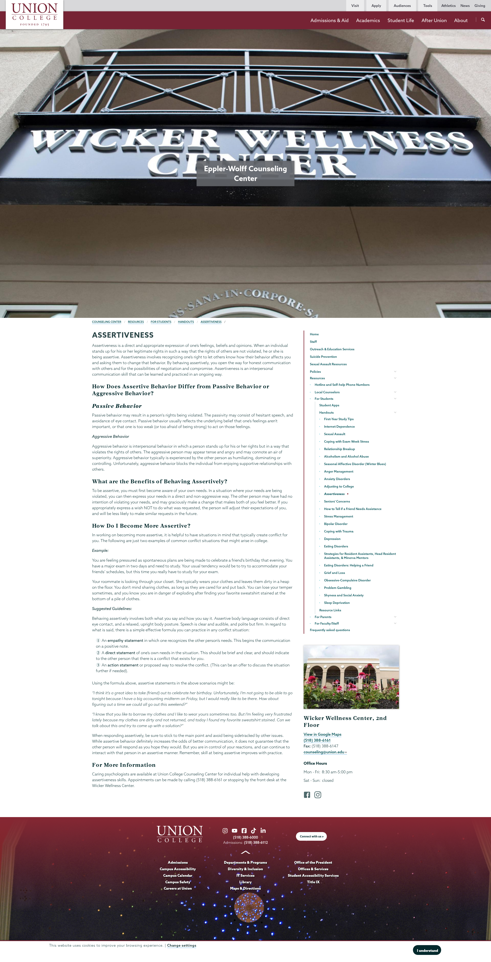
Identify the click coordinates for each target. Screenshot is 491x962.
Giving (480, 5)
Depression (332, 539)
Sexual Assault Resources (328, 364)
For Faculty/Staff (327, 623)
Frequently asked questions (330, 630)
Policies (315, 372)
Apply (376, 5)
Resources (136, 322)
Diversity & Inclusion (245, 869)
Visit (355, 5)
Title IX (313, 882)
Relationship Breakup (339, 449)
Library (245, 882)
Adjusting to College (339, 486)
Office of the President (313, 862)
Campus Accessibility (178, 869)
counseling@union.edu (324, 751)
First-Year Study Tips (339, 419)
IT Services (245, 875)
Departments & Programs (245, 862)
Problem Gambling (337, 588)
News (465, 5)
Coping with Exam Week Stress (346, 441)
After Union (434, 20)
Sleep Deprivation (337, 603)
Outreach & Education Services (332, 349)
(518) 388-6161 (317, 740)
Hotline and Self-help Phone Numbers (342, 385)
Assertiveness (211, 322)
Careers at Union (178, 888)
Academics (368, 20)
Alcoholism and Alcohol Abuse (346, 456)
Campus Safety (177, 882)
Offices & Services (313, 869)
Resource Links (330, 610)
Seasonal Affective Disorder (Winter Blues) (355, 464)
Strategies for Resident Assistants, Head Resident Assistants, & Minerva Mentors (360, 556)
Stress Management (338, 516)
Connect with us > (312, 836)
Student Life (401, 20)
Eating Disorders (336, 546)
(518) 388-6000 (245, 837)
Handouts (186, 322)
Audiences (402, 5)
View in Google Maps (322, 734)
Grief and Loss (334, 573)
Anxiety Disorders (337, 479)
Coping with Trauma (338, 531)
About (461, 20)
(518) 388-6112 (256, 842)
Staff (313, 342)
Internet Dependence (339, 426)
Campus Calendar (177, 875)
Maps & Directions (245, 888)
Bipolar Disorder (336, 524)
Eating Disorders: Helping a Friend (348, 565)
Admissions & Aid (330, 20)
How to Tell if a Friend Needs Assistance (352, 509)
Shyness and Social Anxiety (344, 595)
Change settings (181, 945)
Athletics (448, 5)
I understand (427, 950)
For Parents (323, 617)
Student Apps (329, 405)
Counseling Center (106, 322)
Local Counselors (327, 392)
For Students (161, 322)
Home (314, 334)
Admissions (178, 862)
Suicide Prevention (323, 357)
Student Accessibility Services (313, 875)
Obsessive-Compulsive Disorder (347, 580)
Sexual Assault (334, 434)
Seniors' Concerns (337, 501)
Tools (427, 5)
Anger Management (338, 471)
